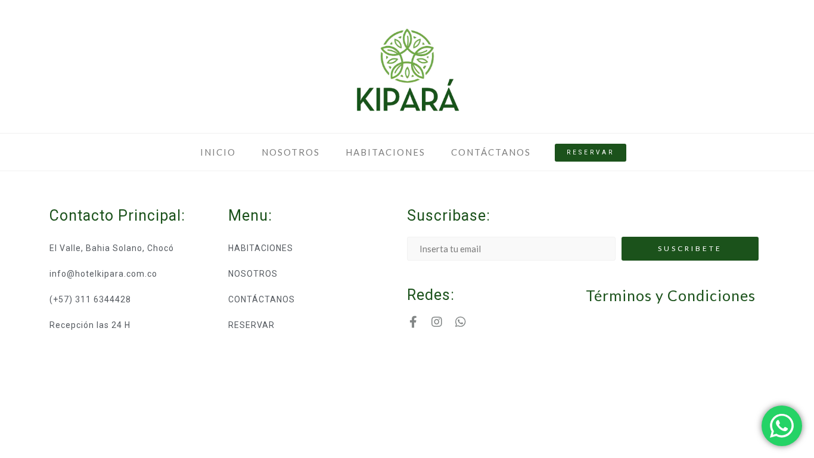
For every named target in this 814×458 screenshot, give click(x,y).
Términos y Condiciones (671, 295)
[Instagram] (437, 322)
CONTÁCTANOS (491, 152)
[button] (590, 153)
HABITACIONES (385, 152)
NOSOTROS (291, 152)
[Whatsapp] (461, 322)
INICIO (218, 152)
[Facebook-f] (413, 322)
